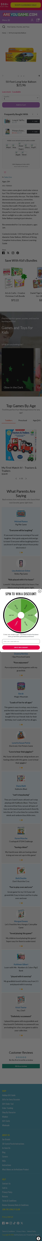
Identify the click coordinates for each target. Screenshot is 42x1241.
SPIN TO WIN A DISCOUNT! (21, 647)
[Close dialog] (39, 591)
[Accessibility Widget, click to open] (38, 1238)
